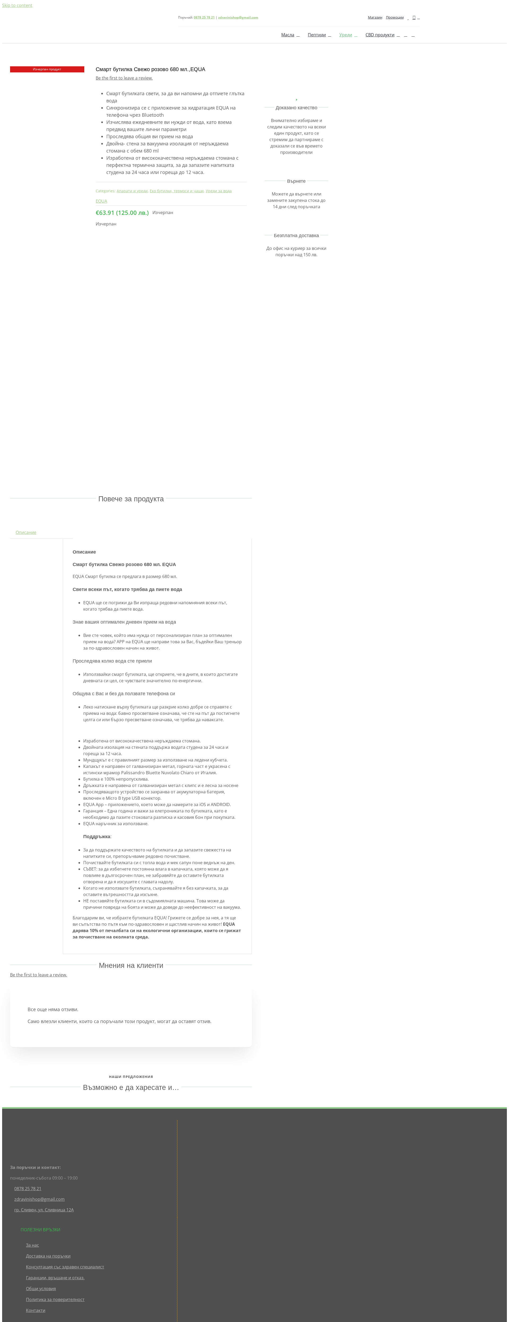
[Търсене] (405, 35)
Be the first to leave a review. (124, 78)
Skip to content (17, 5)
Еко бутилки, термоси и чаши (177, 190)
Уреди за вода (219, 190)
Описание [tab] (26, 532)
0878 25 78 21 (27, 1188)
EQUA (101, 201)
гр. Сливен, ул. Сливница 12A (44, 1210)
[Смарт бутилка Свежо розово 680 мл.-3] (47, 267)
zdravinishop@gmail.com (238, 17)
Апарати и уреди (132, 190)
